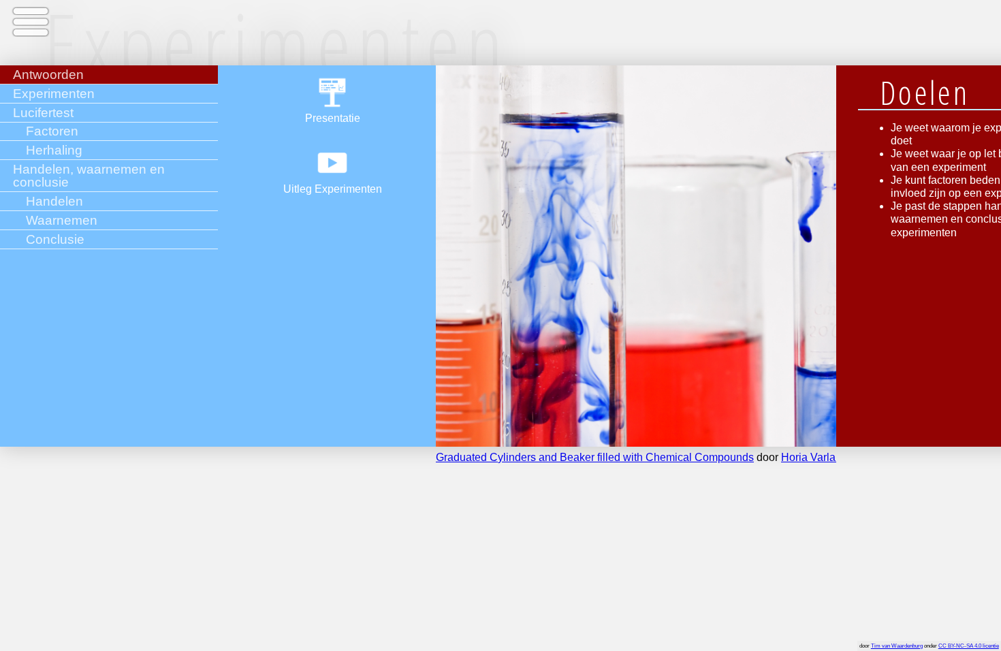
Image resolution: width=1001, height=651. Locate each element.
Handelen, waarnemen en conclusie (89, 175)
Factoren (52, 131)
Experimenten (54, 93)
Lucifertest (43, 113)
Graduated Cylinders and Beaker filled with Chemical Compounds (595, 457)
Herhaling (54, 150)
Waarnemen (61, 220)
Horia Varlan (811, 457)
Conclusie (55, 239)
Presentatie (332, 118)
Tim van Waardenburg (897, 646)
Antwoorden (48, 74)
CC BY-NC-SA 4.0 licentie (968, 646)
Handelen (54, 201)
